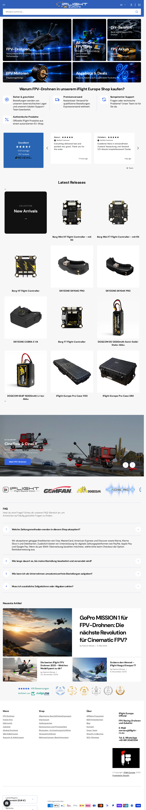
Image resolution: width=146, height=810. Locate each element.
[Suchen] (137, 12)
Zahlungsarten (45, 723)
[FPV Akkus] (124, 50)
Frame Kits (8, 719)
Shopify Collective (95, 734)
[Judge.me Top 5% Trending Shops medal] (108, 690)
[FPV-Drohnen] (37, 40)
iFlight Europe (129, 772)
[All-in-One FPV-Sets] (89, 40)
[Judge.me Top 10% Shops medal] (120, 690)
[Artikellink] (72, 632)
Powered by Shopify (120, 775)
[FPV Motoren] (37, 72)
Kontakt (90, 727)
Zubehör (7, 727)
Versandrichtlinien (47, 734)
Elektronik (7, 723)
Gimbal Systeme (10, 730)
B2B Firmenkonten (95, 719)
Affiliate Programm (95, 716)
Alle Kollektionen (10, 734)
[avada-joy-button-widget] (6, 803)
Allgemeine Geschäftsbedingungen (55, 716)
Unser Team (92, 730)
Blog (88, 723)
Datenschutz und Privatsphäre (53, 727)
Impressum (44, 719)
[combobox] (72, 12)
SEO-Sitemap (93, 737)
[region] (92, 148)
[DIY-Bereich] (124, 29)
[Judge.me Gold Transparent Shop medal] (72, 690)
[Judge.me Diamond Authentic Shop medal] (60, 690)
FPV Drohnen (8, 716)
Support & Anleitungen (13, 737)
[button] (4, 5)
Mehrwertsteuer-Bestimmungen (54, 737)
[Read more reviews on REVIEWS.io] (23, 157)
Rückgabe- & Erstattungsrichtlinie (55, 730)
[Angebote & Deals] (107, 72)
